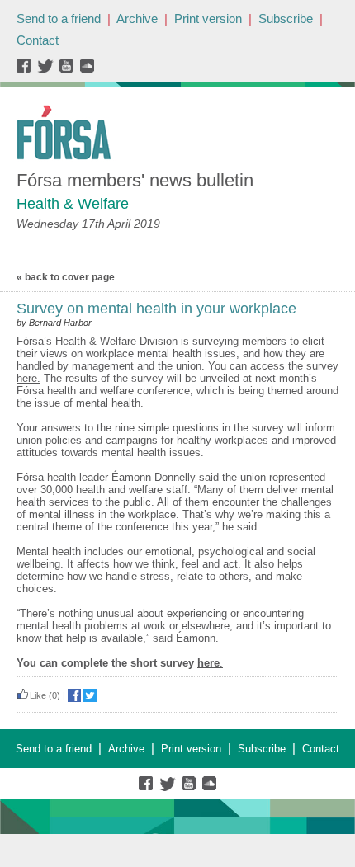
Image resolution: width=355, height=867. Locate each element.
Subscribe (285, 19)
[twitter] (47, 70)
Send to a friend (59, 19)
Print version (208, 19)
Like (38, 695)
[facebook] (27, 70)
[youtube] (68, 70)
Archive (137, 19)
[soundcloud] (86, 70)
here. (28, 378)
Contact (38, 40)
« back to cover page (66, 277)
